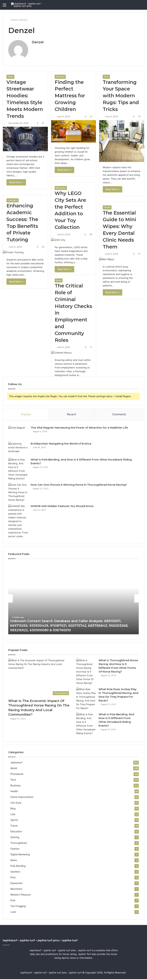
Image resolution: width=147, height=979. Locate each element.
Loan (13, 911)
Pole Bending (17, 865)
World (13, 768)
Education (61, 188)
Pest (13, 877)
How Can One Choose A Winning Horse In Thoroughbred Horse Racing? (79, 484)
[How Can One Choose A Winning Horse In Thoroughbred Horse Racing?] (18, 492)
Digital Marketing (20, 854)
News (10, 76)
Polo (12, 900)
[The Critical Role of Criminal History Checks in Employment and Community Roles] (73, 353)
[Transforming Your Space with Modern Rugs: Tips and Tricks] (121, 141)
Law (12, 814)
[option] (73, 598)
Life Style (15, 802)
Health (107, 207)
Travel (14, 825)
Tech (106, 76)
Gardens (15, 871)
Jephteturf (16, 762)
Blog (12, 808)
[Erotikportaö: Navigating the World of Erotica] (18, 448)
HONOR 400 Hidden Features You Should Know (62, 506)
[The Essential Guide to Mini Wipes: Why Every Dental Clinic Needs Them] (121, 259)
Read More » (16, 182)
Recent (71, 414)
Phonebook (16, 774)
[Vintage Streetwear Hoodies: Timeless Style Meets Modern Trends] (25, 139)
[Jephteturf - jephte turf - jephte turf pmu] (28, 5)
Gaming (14, 837)
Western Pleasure (20, 894)
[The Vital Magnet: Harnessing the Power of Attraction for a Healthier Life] (18, 432)
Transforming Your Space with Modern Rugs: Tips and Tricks (121, 95)
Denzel (38, 42)
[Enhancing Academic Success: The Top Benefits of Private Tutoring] (25, 252)
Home (13, 19)
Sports (14, 819)
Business (60, 76)
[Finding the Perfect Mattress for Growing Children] (73, 131)
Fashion (14, 848)
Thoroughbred (18, 842)
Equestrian (16, 883)
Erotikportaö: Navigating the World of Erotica (61, 443)
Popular (26, 414)
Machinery (16, 888)
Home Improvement (21, 797)
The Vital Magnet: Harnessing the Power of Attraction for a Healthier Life (79, 427)
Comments (119, 414)
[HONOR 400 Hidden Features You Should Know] (18, 521)
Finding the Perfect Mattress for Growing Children (70, 95)
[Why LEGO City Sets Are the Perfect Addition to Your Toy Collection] (73, 240)
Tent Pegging (18, 906)
